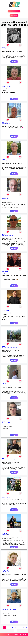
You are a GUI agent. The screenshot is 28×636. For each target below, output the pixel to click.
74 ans (6, 49)
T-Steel (3, 309)
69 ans (11, 235)
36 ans (15, 459)
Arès (3, 49)
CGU (11, 634)
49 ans (9, 571)
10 (15, 630)
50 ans (7, 310)
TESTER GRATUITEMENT (14, 11)
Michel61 (4, 159)
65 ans (7, 161)
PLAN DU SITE (17, 634)
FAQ (9, 634)
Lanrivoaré (4, 534)
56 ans (8, 86)
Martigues (4, 273)
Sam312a (4, 608)
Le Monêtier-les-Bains (7, 347)
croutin (3, 197)
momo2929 (4, 533)
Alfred (3, 346)
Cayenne (4, 123)
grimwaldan (4, 47)
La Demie (4, 571)
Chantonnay (5, 385)
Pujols (3, 161)
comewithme (5, 570)
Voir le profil (14, 61)
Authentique (5, 383)
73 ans (9, 273)
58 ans (8, 198)
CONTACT (24, 634)
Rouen (3, 310)
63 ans (9, 534)
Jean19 (3, 85)
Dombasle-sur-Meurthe (7, 459)
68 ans (8, 497)
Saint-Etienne (5, 235)
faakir (3, 458)
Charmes (4, 497)
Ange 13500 (5, 271)
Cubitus (4, 495)
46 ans (8, 123)
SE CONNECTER (14, 15)
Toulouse (4, 86)
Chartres (4, 198)
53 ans (8, 422)
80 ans (15, 347)
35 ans (14, 609)
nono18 (3, 421)
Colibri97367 (5, 122)
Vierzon (3, 422)
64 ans (10, 385)
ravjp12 (3, 234)
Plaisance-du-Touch (6, 609)
